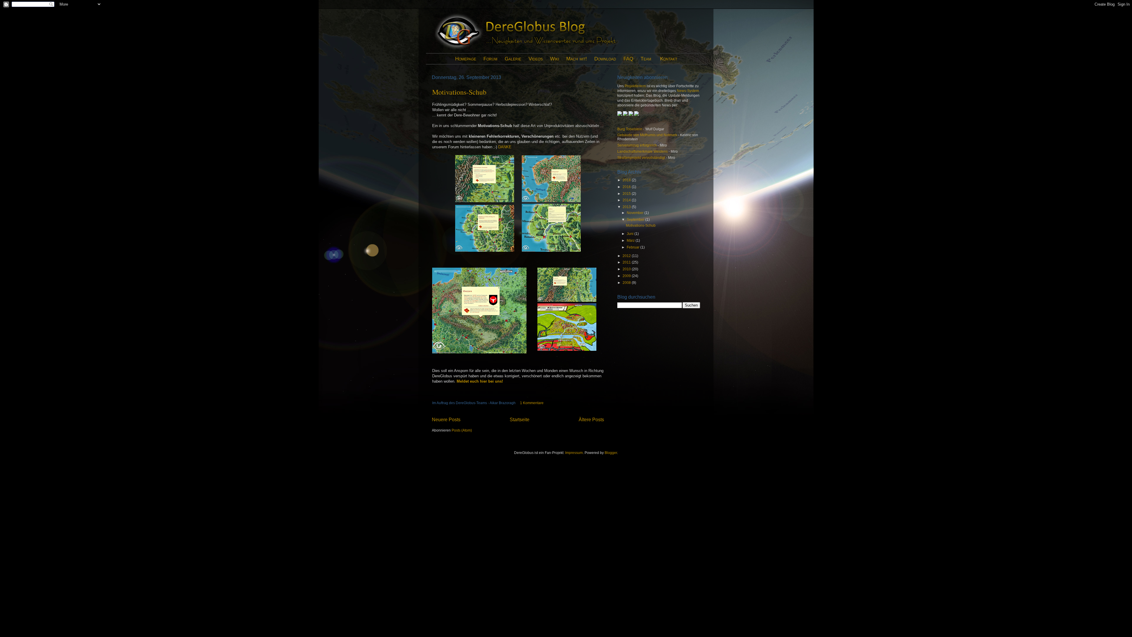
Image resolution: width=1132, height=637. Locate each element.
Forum (490, 59)
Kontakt (668, 59)
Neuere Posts (446, 419)
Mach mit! (576, 59)
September (636, 219)
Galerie (513, 59)
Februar (633, 247)
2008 (627, 282)
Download (605, 59)
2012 (627, 256)
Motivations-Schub (459, 92)
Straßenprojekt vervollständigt (641, 157)
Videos (536, 59)
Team (646, 59)
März (631, 240)
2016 (627, 187)
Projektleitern (635, 86)
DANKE (504, 147)
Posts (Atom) (462, 430)
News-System (688, 91)
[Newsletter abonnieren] (620, 114)
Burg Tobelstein (629, 129)
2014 (627, 200)
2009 (627, 276)
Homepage (465, 59)
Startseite (519, 419)
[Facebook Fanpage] (631, 114)
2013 (627, 207)
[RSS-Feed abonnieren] (625, 114)
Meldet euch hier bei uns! (480, 381)
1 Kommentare (532, 403)
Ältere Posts (591, 419)
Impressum (574, 453)
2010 (627, 269)
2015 (627, 193)
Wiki (554, 59)
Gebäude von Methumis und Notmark (647, 135)
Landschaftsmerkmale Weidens (642, 151)
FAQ (628, 59)
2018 (627, 180)
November (635, 213)
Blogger (611, 453)
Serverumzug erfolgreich (637, 145)
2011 (627, 262)
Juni (630, 234)
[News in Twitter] (636, 114)
